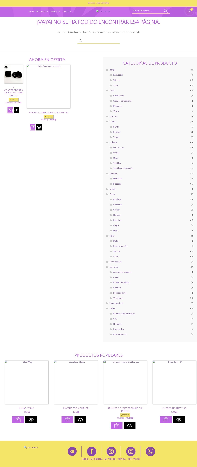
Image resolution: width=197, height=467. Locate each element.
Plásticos (117, 184)
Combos (113, 116)
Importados (118, 329)
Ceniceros (117, 204)
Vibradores (118, 298)
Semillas (117, 163)
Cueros (113, 121)
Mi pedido (55, 12)
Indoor (116, 153)
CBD (112, 90)
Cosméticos (118, 96)
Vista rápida (16, 110)
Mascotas (117, 106)
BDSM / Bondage (121, 282)
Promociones (116, 262)
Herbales (117, 324)
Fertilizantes (118, 147)
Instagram (111, 451)
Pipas (112, 236)
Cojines (116, 210)
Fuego (116, 225)
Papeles (116, 132)
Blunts (116, 127)
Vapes (116, 111)
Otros (115, 158)
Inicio (31, 12)
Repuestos (118, 75)
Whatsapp (150, 451)
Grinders (113, 173)
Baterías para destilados (124, 313)
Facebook (91, 451)
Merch (113, 189)
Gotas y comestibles (122, 101)
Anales (116, 277)
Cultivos (113, 142)
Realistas (117, 287)
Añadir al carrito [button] (10, 110)
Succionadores (120, 293)
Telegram (72, 451)
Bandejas (117, 199)
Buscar (166, 11)
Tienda (65, 12)
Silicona (116, 80)
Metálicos (117, 178)
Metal (115, 241)
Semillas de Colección (123, 168)
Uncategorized (116, 303)
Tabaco (116, 137)
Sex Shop (114, 267)
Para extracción (120, 246)
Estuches (117, 220)
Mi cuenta (41, 12)
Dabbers (117, 215)
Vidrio (115, 85)
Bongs (112, 70)
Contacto (134, 459)
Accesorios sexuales (122, 272)
